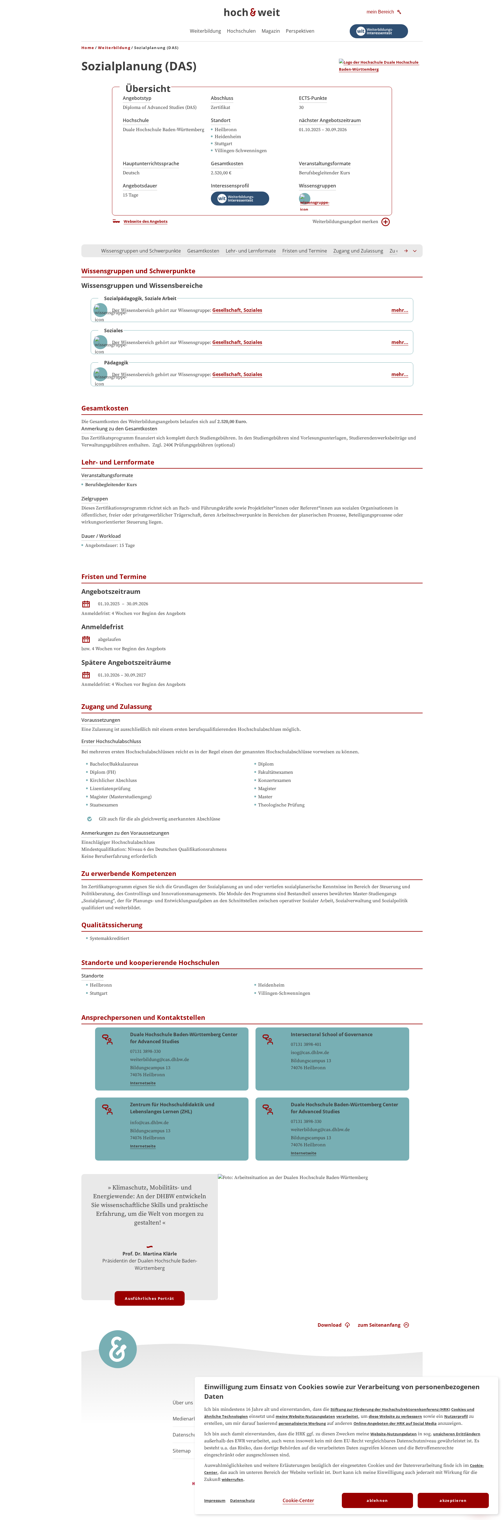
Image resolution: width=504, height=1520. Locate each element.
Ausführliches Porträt (149, 1298)
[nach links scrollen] (89, 250)
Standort (220, 120)
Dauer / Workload (101, 536)
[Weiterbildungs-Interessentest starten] (379, 31)
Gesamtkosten (227, 163)
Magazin (271, 31)
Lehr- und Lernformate (251, 251)
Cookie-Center (298, 1500)
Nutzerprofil (456, 1416)
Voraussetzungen (100, 720)
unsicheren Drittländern (456, 1433)
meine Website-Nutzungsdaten (305, 1416)
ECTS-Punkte (313, 98)
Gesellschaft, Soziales (237, 310)
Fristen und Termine (304, 251)
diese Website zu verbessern (395, 1416)
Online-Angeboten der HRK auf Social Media (395, 1423)
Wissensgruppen (317, 185)
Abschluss (222, 98)
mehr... (399, 310)
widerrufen (232, 1479)
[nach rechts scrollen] (406, 250)
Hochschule (136, 120)
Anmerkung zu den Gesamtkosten (119, 428)
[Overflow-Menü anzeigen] (415, 250)
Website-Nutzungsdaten (393, 1433)
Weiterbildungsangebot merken (345, 222)
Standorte (92, 976)
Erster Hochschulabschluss (111, 741)
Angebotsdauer (140, 185)
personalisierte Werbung (302, 1423)
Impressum (214, 1500)
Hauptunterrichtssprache (151, 163)
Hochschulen (241, 31)
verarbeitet (347, 1416)
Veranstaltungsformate (325, 163)
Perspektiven (300, 31)
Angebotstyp (137, 98)
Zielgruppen (94, 498)
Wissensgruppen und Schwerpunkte (141, 251)
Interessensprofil (230, 185)
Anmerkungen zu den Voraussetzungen (125, 833)
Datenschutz (242, 1500)
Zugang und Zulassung (358, 251)
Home (87, 47)
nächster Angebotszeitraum (330, 120)
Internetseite (143, 1083)
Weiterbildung (205, 31)
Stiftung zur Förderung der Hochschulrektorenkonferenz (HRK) (390, 1409)
